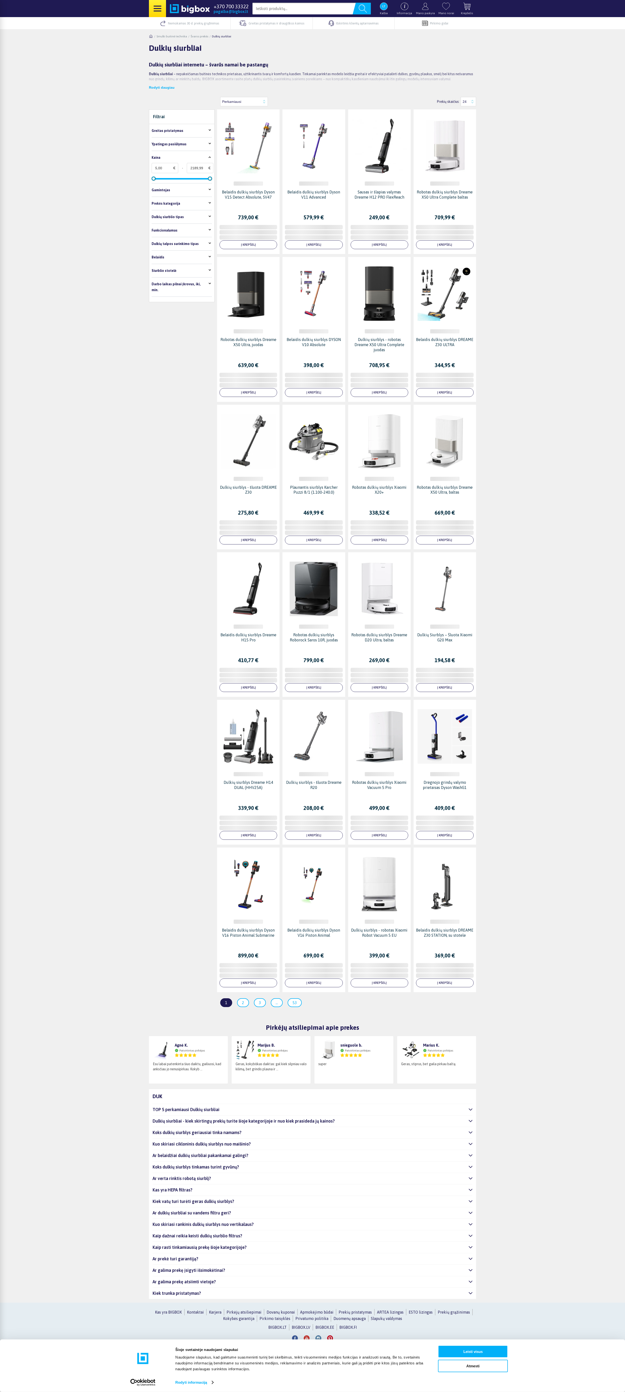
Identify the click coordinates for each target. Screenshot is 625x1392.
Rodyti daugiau (162, 87)
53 (294, 1002)
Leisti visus (473, 1351)
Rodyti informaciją (191, 1382)
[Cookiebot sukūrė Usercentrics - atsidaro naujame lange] (143, 1382)
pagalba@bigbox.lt (231, 11)
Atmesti (472, 1366)
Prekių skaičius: (448, 102)
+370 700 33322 (231, 6)
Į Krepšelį (248, 244)
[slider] (154, 179)
